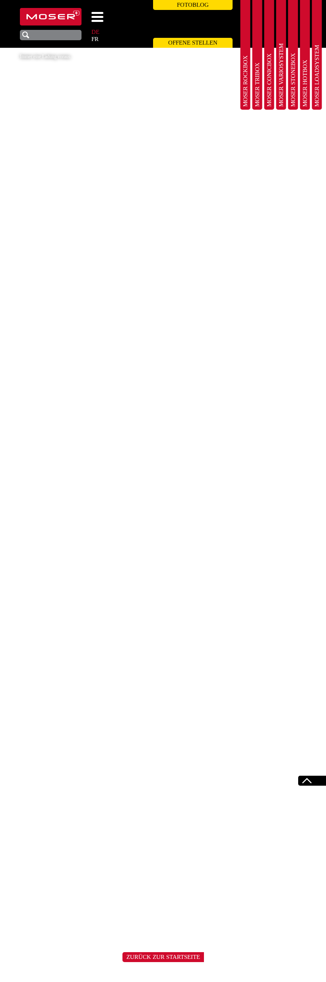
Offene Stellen (192, 42)
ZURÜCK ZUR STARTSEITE (163, 957)
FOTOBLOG (193, 5)
